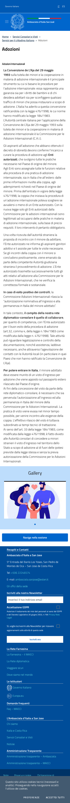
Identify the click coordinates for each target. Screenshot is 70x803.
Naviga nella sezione (35, 537)
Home (5, 37)
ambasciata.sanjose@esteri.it (31, 579)
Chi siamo (12, 724)
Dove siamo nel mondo (20, 675)
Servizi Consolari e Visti (25, 37)
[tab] (35, 524)
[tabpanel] (35, 501)
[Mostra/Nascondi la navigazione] (7, 22)
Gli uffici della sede (17, 586)
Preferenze (31, 797)
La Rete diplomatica (18, 661)
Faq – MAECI (14, 709)
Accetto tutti (55, 797)
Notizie (11, 744)
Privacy (52, 614)
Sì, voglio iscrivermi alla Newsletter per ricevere (30, 626)
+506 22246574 (20, 573)
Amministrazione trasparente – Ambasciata (31, 756)
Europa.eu (18, 696)
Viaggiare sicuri (15, 668)
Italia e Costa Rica (17, 731)
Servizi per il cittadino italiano (18, 40)
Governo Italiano (12, 6)
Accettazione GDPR (18, 607)
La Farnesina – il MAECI (20, 654)
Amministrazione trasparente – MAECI (28, 763)
